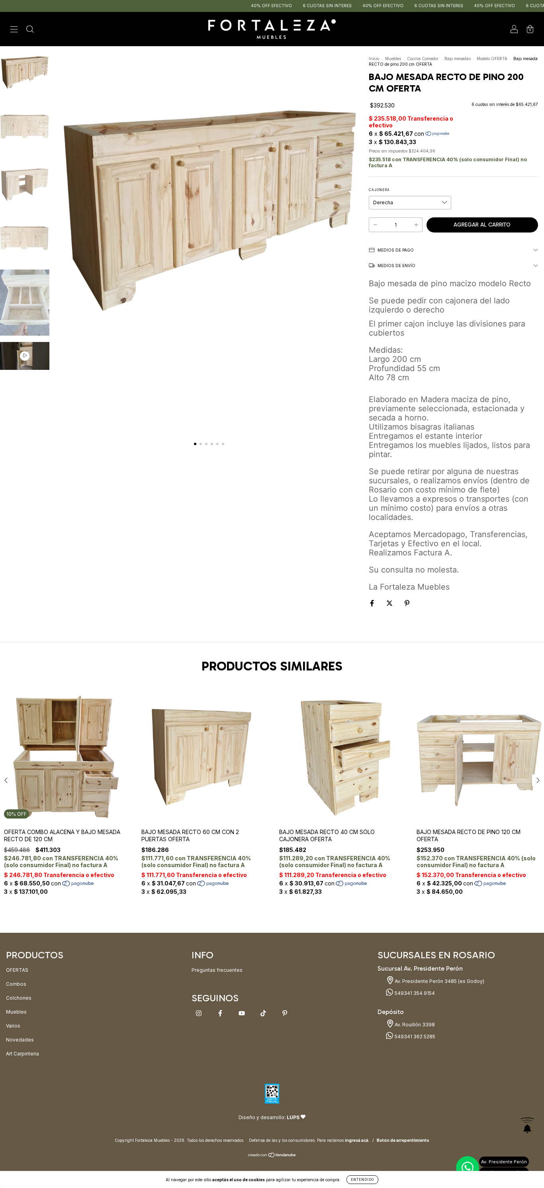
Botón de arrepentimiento (403, 1140)
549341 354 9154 (414, 993)
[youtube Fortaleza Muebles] (242, 1013)
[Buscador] (30, 30)
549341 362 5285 (414, 1037)
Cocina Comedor (422, 58)
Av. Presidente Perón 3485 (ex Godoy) (438, 981)
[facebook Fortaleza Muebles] (221, 1013)
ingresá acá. (357, 1140)
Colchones (18, 998)
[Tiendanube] (272, 1156)
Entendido (362, 1180)
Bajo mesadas (457, 58)
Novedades (20, 1040)
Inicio (374, 58)
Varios (13, 1026)
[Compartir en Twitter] (390, 603)
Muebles (393, 58)
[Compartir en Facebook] (372, 603)
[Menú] (14, 30)
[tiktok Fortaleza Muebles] (264, 1013)
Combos (16, 984)
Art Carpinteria (22, 1054)
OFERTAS (17, 970)
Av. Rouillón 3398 (414, 1025)
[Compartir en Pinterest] (407, 603)
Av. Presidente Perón (504, 1162)
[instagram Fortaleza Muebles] (199, 1013)
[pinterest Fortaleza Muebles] (285, 1013)
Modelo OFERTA (492, 58)
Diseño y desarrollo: (269, 1117)
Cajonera (379, 190)
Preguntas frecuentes (217, 970)
